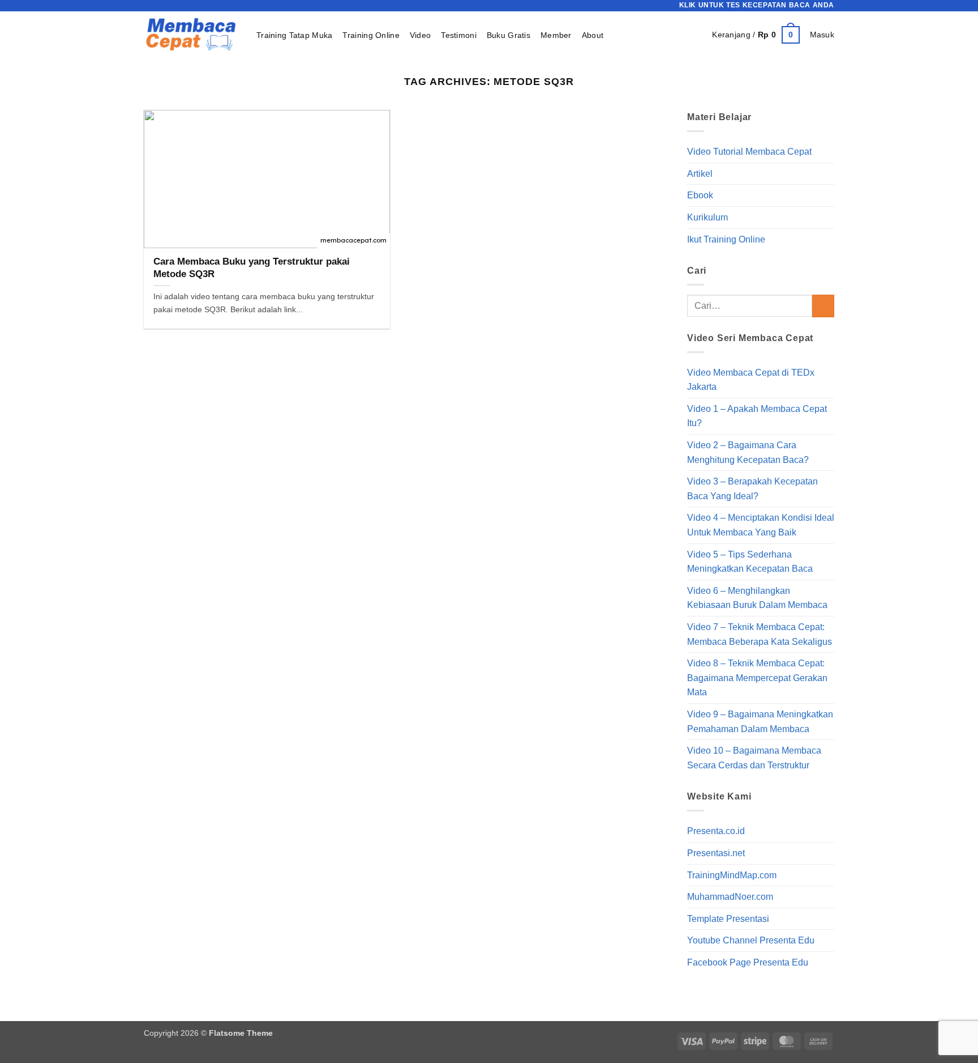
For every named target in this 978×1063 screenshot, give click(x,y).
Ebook (700, 196)
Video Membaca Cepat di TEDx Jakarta (750, 380)
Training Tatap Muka (294, 35)
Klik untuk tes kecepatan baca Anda (756, 5)
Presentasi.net (716, 853)
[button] (755, 35)
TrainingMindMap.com (732, 875)
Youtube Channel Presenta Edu (750, 941)
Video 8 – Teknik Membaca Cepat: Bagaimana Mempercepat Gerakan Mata (757, 677)
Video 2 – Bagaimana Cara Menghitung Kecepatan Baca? (748, 452)
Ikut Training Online (726, 239)
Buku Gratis (508, 35)
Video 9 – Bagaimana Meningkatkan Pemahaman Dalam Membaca (760, 721)
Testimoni (459, 35)
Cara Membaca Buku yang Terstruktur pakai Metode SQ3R (251, 267)
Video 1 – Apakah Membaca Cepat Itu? (757, 416)
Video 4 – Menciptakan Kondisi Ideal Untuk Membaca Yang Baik (760, 525)
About (592, 35)
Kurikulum (707, 217)
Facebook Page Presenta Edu (747, 962)
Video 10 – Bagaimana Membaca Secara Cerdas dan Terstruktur (754, 758)
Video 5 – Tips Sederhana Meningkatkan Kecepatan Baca (750, 562)
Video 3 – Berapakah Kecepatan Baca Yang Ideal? (752, 489)
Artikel (700, 173)
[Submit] (823, 306)
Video (420, 35)
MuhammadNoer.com (730, 897)
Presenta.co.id (716, 831)
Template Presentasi (728, 919)
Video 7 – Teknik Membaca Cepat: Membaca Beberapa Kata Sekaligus (759, 634)
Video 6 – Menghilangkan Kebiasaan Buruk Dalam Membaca (757, 598)
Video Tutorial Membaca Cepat (749, 151)
